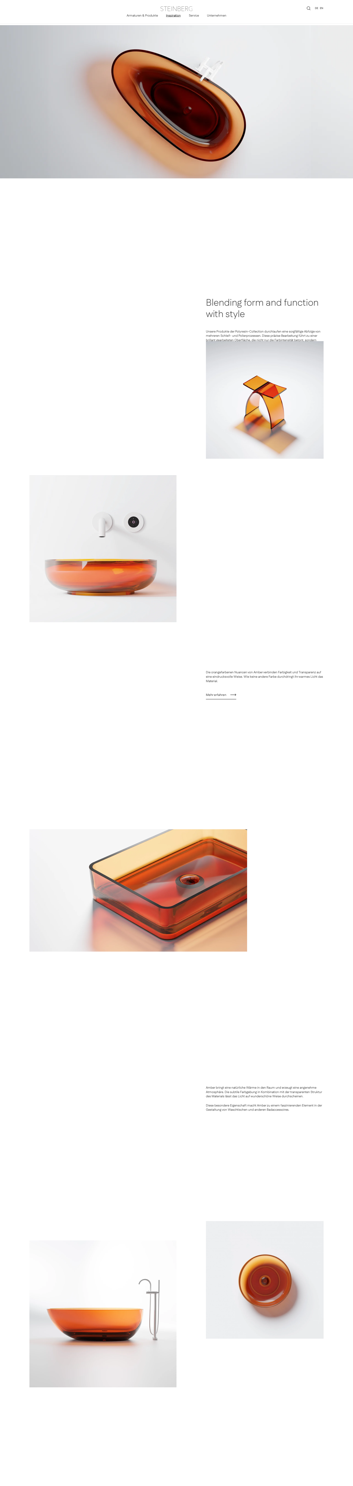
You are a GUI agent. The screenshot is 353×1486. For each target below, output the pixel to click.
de (316, 8)
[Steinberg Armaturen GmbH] (176, 8)
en (321, 8)
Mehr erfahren (216, 695)
